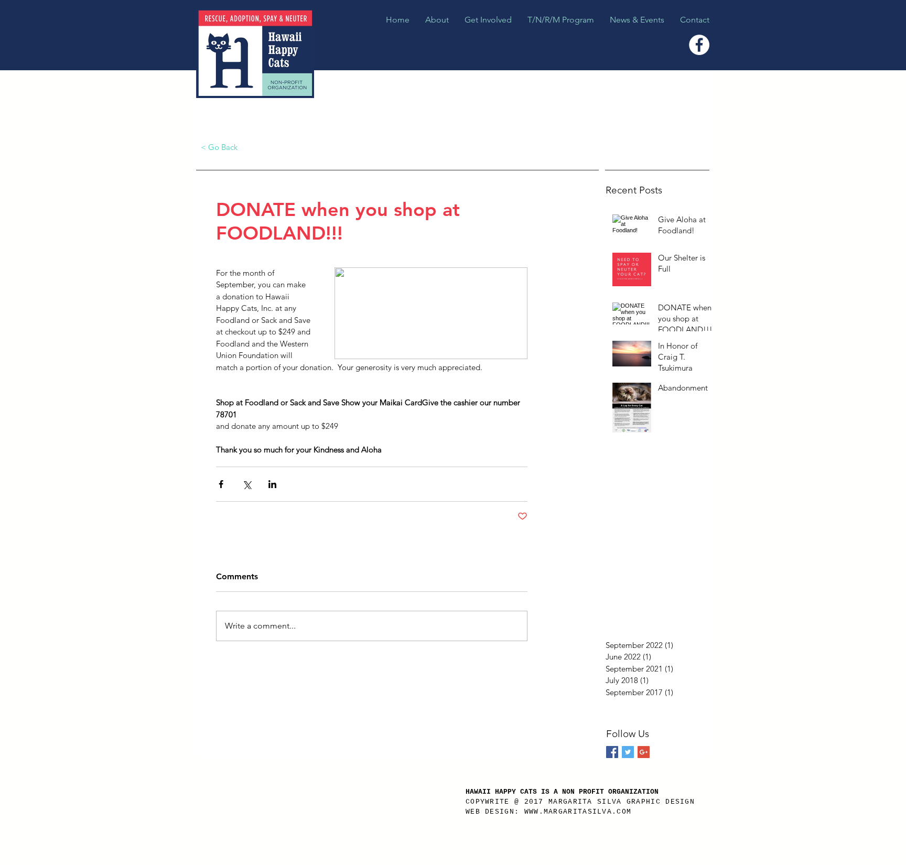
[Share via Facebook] (221, 484)
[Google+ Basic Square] (644, 752)
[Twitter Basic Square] (628, 752)
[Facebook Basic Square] (612, 752)
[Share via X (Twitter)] (247, 484)
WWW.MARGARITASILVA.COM (578, 812)
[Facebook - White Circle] (699, 45)
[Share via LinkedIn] (272, 484)
